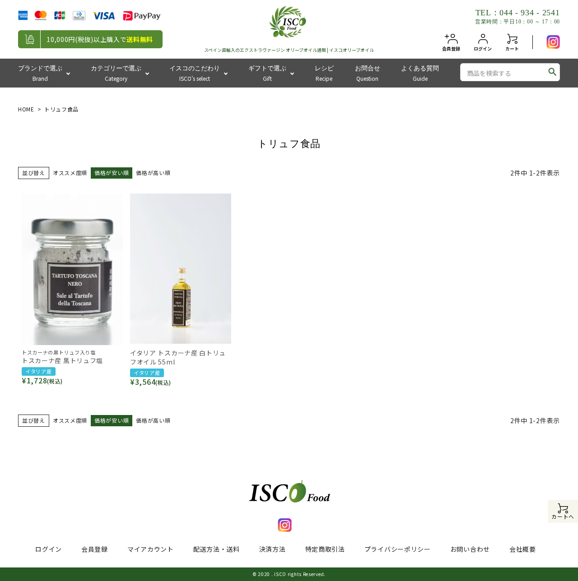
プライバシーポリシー (397, 548)
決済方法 (272, 548)
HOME (26, 109)
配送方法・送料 (216, 548)
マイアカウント (150, 548)
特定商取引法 (325, 548)
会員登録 (94, 548)
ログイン (48, 548)
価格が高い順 (153, 172)
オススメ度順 (70, 172)
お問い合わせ (470, 548)
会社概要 (522, 548)
